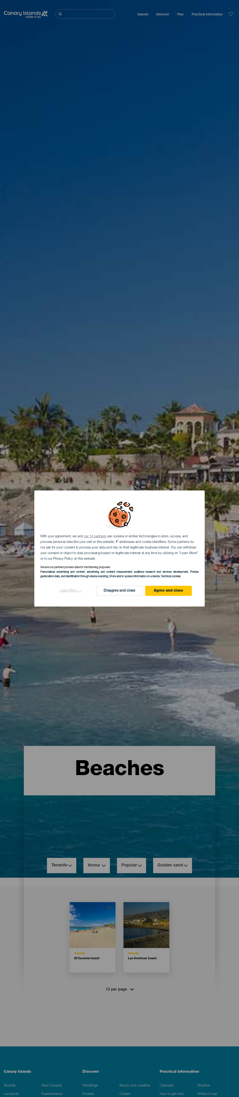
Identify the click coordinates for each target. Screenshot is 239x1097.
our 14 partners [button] (95, 536)
